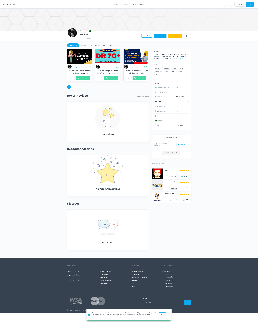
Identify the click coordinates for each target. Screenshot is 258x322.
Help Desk (76, 271)
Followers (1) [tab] (171, 137)
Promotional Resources (139, 277)
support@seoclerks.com (74, 275)
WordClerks (169, 286)
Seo (167, 71)
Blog (133, 286)
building (180, 71)
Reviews (84, 45)
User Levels (135, 274)
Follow (147, 35)
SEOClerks (168, 274)
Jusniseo (84, 34)
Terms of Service (105, 271)
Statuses (112, 45)
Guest (174, 68)
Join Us (145, 298)
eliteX (167, 170)
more (181, 58)
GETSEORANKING (171, 194)
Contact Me (160, 36)
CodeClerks (169, 277)
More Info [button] (157, 102)
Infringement (104, 277)
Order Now (84, 78)
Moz (164, 75)
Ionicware (167, 271)
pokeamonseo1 (170, 182)
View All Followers (171, 153)
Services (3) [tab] (73, 45)
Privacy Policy (104, 274)
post (181, 68)
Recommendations (98, 45)
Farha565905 (163, 144)
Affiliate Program (137, 271)
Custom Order (175, 36)
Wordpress (158, 71)
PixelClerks (169, 283)
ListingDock (169, 280)
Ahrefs (157, 75)
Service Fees (104, 283)
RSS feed (180, 125)
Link (173, 71)
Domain (157, 68)
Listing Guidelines (105, 280)
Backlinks (166, 68)
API (133, 283)
